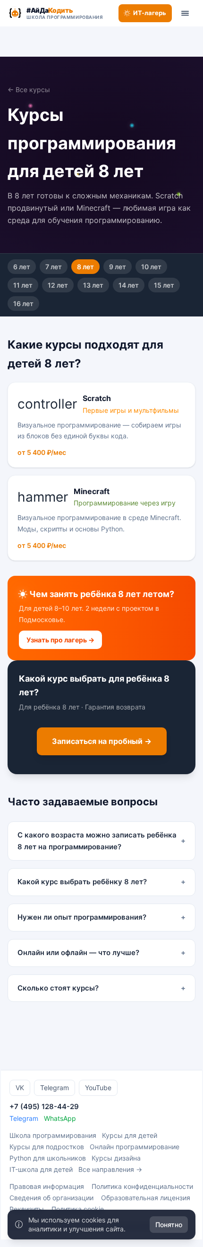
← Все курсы (29, 89)
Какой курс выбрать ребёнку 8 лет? (101, 881)
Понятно (168, 1225)
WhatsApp (60, 1118)
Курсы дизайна (116, 1158)
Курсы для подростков (46, 1147)
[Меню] (185, 13)
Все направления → (110, 1169)
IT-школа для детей (41, 1169)
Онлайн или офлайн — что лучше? (101, 952)
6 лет (21, 267)
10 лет (151, 267)
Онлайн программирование (134, 1147)
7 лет (53, 267)
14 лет (128, 285)
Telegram (54, 1088)
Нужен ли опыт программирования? (101, 917)
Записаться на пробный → (102, 741)
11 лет (23, 285)
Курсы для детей (129, 1135)
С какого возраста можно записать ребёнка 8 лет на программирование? (101, 840)
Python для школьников (47, 1158)
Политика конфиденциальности (142, 1186)
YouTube (98, 1088)
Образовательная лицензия (145, 1198)
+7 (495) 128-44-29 (44, 1106)
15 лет (164, 285)
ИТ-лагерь (149, 13)
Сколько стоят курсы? (101, 987)
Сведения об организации (51, 1198)
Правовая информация (46, 1186)
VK (20, 1088)
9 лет (117, 267)
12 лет (58, 285)
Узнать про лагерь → (60, 640)
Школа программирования (52, 1135)
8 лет (85, 267)
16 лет (23, 303)
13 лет (93, 285)
